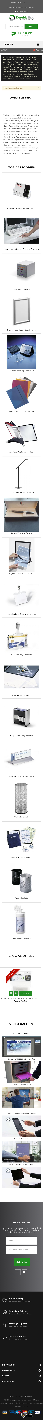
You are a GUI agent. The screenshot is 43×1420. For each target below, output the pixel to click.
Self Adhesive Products (21, 695)
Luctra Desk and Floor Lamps (21, 492)
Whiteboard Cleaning (21, 939)
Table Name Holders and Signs (21, 776)
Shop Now (25, 993)
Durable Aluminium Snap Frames (21, 330)
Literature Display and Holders (21, 452)
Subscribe (22, 1262)
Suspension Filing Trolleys (21, 736)
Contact (30, 1396)
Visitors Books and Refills (21, 858)
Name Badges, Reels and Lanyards (21, 614)
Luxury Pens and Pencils (21, 533)
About (20, 1396)
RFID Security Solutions (21, 655)
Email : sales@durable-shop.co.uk (20, 7)
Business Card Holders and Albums (21, 208)
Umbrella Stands (21, 817)
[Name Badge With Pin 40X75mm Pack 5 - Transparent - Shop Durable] (16, 993)
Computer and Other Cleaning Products (21, 249)
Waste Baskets (21, 898)
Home (12, 1396)
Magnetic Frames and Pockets (21, 574)
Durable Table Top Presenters (21, 371)
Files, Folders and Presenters (21, 411)
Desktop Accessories (21, 290)
